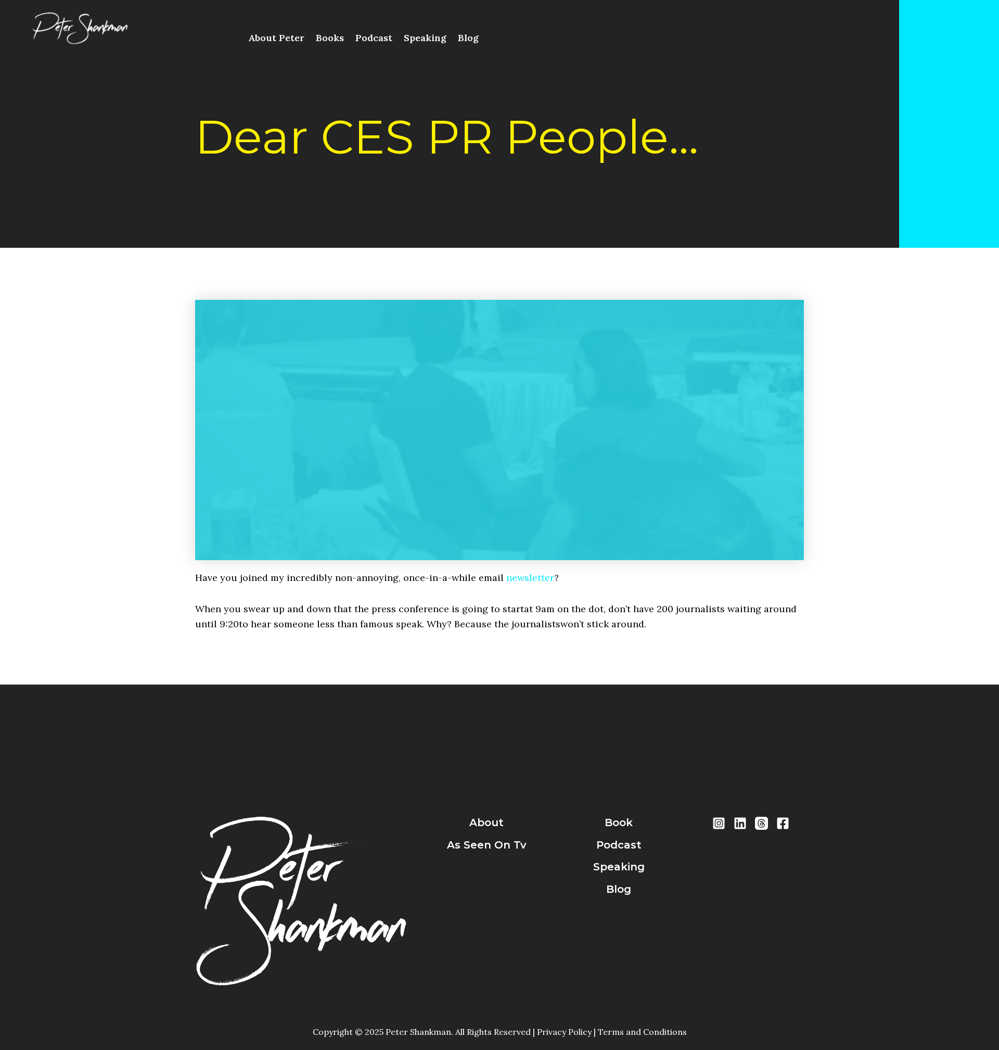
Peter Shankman (102, 55)
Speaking (425, 38)
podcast (619, 845)
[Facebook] (782, 823)
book (619, 822)
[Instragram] (718, 823)
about (486, 822)
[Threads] (761, 823)
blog (618, 889)
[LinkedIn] (740, 823)
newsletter (530, 578)
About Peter (276, 38)
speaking (619, 867)
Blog (468, 38)
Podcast (373, 38)
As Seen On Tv (487, 845)
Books (330, 38)
